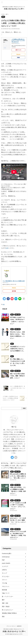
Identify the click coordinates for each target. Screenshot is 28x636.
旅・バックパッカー (7, 596)
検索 (24, 408)
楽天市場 (14, 291)
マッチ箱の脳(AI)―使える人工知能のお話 (14, 281)
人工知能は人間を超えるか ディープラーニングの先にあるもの (18, 40)
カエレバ (7, 282)
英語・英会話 (5, 606)
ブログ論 (4, 583)
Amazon (18, 54)
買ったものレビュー (7, 610)
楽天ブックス (18, 49)
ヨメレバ (17, 43)
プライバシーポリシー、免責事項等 (14, 626)
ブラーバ (4, 580)
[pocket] (12, 298)
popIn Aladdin (6, 563)
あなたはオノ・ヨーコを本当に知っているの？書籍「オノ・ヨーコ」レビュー (18, 520)
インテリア (5, 566)
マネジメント (5, 586)
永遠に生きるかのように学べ (14, 9)
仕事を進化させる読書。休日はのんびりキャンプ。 (14, 629)
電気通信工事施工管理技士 (9, 613)
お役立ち (4, 569)
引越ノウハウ (5, 593)
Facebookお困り (7, 553)
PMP (3, 560)
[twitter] (4, 298)
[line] (19, 298)
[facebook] (8, 298)
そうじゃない (5, 576)
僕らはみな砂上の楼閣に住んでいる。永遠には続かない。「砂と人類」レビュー (18, 476)
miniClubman (6, 557)
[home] (15, 457)
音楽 (3, 616)
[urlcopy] (23, 298)
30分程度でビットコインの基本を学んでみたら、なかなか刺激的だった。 (17, 349)
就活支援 (4, 590)
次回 (6, 248)
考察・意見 (5, 603)
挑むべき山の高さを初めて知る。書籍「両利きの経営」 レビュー (17, 376)
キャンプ (4, 573)
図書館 (18, 57)
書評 (4, 304)
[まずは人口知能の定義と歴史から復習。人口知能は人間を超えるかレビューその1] (16, 298)
